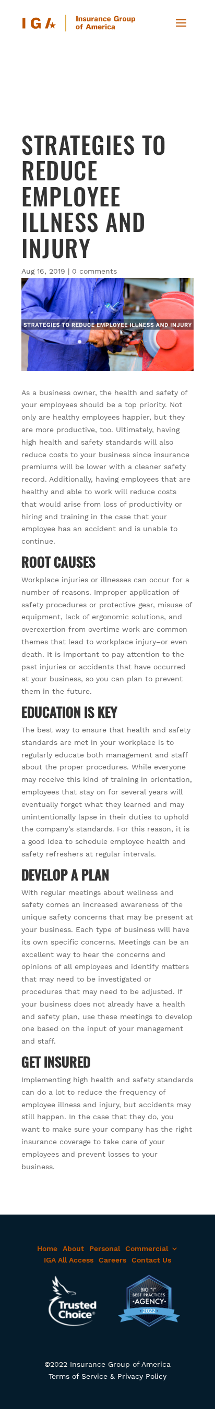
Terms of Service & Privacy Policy (107, 1376)
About (73, 1248)
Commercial (146, 1248)
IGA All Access (68, 1260)
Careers (112, 1260)
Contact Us (151, 1260)
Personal (104, 1248)
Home (47, 1248)
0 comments (94, 271)
